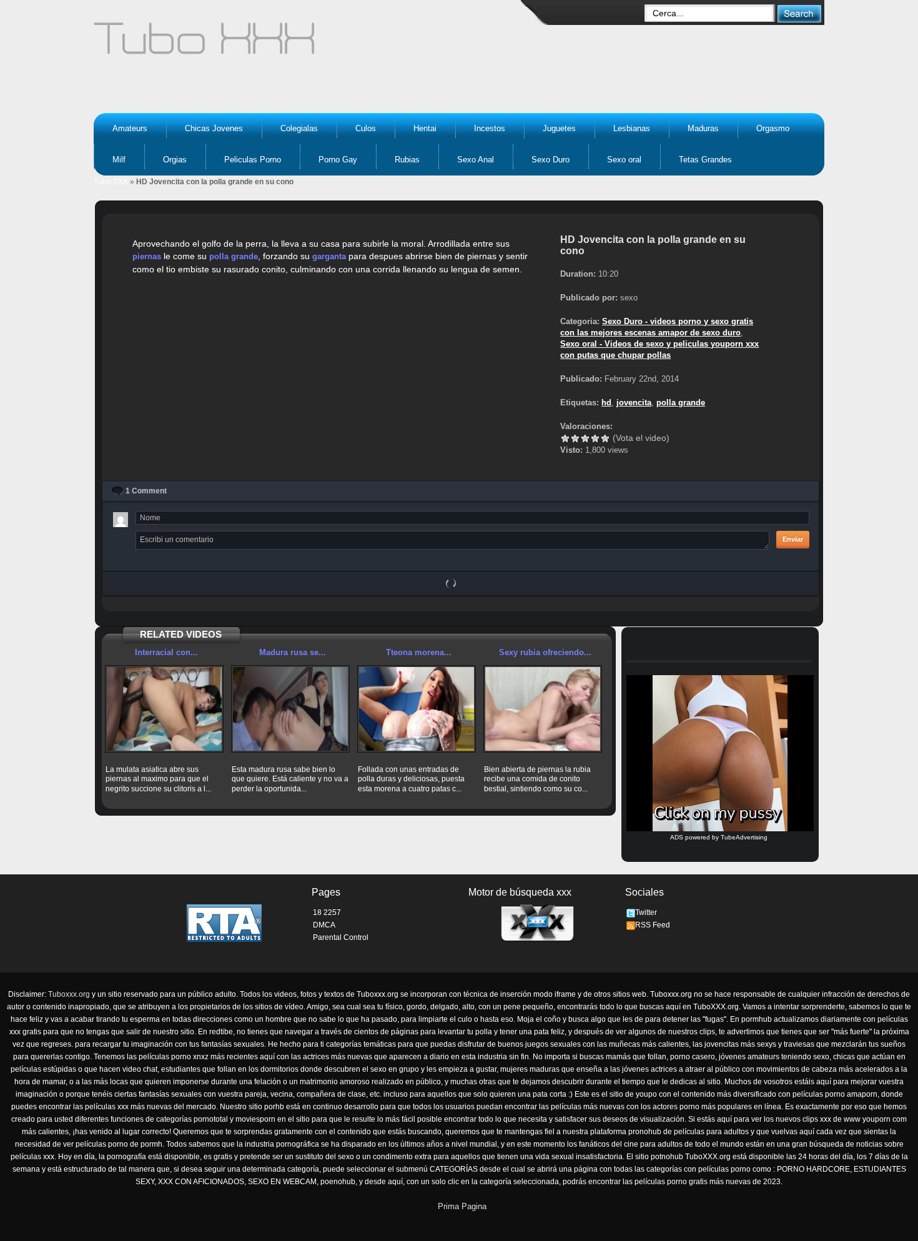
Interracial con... (166, 652)
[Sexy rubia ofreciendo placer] (542, 709)
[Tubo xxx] (313, 43)
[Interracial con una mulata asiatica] (164, 709)
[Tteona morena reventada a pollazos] (416, 709)
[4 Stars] (595, 438)
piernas (146, 256)
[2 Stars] (575, 438)
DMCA (324, 925)
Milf (119, 159)
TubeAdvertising (744, 837)
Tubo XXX (111, 181)
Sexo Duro (550, 159)
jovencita (633, 402)
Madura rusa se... (292, 652)
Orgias (175, 159)
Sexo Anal (475, 159)
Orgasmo (772, 128)
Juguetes (559, 128)
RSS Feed (652, 925)
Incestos (489, 128)
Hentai (425, 128)
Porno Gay (337, 159)
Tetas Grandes (705, 159)
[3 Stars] (585, 438)
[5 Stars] (605, 438)
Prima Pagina (462, 1206)
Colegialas (299, 128)
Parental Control (340, 937)
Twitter (646, 912)
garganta (329, 256)
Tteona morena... (419, 652)
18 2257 (327, 912)
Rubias (407, 159)
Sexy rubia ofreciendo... (545, 652)
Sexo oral (624, 159)
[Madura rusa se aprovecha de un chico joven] (290, 709)
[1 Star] (565, 438)
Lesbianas (631, 128)
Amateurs (129, 128)
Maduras (703, 128)
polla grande (233, 256)
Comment (146, 491)
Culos (365, 128)
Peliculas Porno (252, 159)
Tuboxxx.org (69, 994)
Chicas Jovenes (214, 128)
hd (606, 402)
